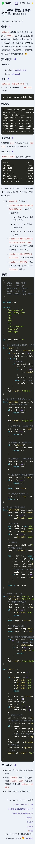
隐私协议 (30, 818)
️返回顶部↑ (29, 838)
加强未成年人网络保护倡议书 (23, 813)
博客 (16, 3)
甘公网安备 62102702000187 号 (20, 809)
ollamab (16, 74)
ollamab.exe (19, 70)
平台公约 (30, 822)
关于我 (22, 3)
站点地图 (30, 827)
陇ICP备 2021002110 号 (23, 805)
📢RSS (30, 831)
